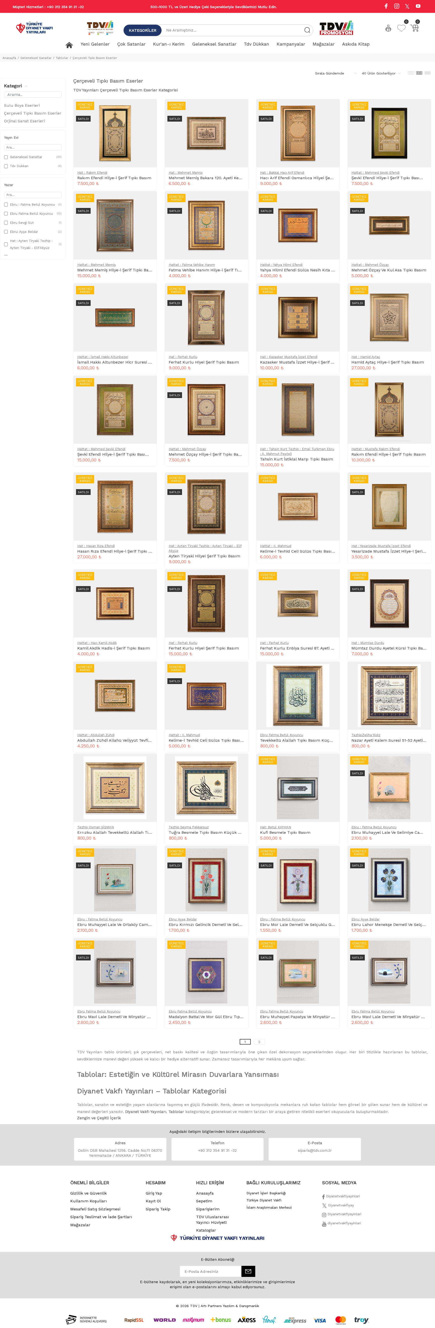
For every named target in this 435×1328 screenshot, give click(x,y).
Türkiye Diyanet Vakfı (263, 1200)
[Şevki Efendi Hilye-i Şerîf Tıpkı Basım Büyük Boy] (149, 385)
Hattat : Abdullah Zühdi (96, 735)
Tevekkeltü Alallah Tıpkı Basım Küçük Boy (301, 740)
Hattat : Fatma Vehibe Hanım (192, 265)
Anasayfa (9, 58)
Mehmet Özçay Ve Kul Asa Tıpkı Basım (388, 270)
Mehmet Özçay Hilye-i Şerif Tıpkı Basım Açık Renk (217, 454)
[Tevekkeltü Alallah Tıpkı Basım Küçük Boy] (332, 671)
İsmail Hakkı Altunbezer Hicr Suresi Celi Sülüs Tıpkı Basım (135, 362)
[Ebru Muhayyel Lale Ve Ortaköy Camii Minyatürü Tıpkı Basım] (149, 855)
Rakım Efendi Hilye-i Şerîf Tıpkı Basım (388, 454)
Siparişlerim (208, 1209)
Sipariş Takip (158, 1209)
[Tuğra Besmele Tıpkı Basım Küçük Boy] (240, 763)
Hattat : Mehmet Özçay (370, 265)
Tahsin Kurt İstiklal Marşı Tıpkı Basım (296, 459)
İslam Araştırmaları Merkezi (269, 1207)
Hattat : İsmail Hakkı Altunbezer (102, 357)
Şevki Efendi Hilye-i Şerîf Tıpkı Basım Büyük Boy (124, 454)
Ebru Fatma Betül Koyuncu (281, 735)
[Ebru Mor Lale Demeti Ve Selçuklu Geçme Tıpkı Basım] (332, 855)
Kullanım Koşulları (88, 1201)
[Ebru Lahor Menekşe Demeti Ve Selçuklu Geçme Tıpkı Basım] (423, 855)
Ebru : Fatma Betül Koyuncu (373, 827)
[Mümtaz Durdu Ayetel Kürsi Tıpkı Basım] (423, 579)
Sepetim (204, 1201)
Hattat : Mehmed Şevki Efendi (375, 172)
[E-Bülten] (248, 1271)
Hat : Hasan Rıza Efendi (96, 546)
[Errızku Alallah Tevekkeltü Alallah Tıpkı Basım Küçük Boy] (149, 763)
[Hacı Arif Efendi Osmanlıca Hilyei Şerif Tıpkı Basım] (332, 108)
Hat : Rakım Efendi (92, 172)
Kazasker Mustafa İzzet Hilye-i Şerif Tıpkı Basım (307, 362)
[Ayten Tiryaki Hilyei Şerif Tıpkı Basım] (240, 482)
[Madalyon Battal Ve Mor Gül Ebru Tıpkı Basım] (240, 947)
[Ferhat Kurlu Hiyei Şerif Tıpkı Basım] (240, 293)
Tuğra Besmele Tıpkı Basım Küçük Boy (207, 832)
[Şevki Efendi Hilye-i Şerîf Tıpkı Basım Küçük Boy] (423, 108)
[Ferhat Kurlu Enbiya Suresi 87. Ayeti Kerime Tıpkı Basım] (332, 579)
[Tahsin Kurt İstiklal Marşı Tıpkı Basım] (332, 385)
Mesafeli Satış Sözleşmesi (95, 1209)
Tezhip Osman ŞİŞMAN (95, 827)
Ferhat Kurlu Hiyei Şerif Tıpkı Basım (204, 362)
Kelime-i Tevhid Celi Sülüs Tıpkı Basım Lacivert (215, 740)
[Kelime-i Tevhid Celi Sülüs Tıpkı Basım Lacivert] (240, 671)
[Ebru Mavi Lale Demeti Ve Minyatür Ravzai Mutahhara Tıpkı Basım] (149, 947)
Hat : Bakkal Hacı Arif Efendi (282, 172)
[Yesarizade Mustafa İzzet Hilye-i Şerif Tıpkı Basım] (423, 482)
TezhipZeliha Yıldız (365, 735)
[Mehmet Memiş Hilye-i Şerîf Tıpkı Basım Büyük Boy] (149, 200)
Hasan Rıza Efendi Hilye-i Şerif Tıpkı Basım (119, 551)
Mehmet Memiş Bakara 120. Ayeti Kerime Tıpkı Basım (220, 177)
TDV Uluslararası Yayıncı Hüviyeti (212, 1219)
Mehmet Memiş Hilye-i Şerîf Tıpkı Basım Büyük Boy (127, 270)
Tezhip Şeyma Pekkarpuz (189, 827)
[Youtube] (418, 7)
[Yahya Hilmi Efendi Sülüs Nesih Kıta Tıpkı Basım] (332, 200)
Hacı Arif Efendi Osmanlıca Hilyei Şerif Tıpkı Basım (309, 177)
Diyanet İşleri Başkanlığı (266, 1193)
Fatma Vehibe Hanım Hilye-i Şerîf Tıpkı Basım (213, 270)
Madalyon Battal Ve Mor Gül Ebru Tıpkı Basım (213, 1016)
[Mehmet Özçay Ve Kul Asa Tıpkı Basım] (423, 200)
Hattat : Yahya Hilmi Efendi (281, 265)
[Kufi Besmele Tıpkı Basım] (332, 763)
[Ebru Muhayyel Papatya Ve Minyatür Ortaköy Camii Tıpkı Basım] (332, 947)
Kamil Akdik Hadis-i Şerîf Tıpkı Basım (113, 648)
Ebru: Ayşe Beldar (183, 919)
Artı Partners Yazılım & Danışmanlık (230, 1306)
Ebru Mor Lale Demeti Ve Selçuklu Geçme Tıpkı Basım (313, 924)
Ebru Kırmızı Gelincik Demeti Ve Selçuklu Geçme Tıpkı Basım (229, 924)
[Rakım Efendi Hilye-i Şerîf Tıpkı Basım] (423, 385)
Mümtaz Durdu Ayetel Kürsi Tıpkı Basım (390, 648)
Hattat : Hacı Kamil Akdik (97, 643)
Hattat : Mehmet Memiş (96, 265)
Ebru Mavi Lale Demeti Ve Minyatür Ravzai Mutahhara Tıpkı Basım (141, 1016)
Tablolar (62, 58)
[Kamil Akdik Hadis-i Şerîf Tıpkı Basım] (149, 579)
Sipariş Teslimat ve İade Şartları (101, 1216)
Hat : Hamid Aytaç (365, 357)
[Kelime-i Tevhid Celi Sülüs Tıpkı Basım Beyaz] (332, 482)
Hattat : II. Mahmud (275, 546)
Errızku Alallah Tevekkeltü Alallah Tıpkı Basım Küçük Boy (133, 832)
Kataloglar (206, 1230)
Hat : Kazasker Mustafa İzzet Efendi (288, 357)
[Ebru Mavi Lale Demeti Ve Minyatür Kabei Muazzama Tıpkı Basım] (423, 947)
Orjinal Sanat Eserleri (24, 121)
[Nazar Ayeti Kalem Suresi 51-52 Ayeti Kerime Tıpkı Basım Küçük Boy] (423, 671)
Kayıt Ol (153, 1201)
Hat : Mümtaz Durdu (367, 643)
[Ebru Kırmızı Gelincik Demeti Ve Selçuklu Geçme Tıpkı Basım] (240, 855)
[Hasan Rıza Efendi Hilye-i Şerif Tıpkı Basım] (149, 482)
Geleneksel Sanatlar (36, 58)
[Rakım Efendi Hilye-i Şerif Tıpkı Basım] (149, 108)
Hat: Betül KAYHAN (275, 827)
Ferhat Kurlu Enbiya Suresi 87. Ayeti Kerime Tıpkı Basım (314, 648)
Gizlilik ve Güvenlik (88, 1193)
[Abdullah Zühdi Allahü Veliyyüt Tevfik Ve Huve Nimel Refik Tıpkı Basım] (149, 671)
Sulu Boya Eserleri (22, 105)
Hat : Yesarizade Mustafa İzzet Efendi (381, 546)
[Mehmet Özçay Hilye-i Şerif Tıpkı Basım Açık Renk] (240, 385)
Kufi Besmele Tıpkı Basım (285, 832)
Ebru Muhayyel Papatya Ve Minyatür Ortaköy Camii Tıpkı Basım (321, 1016)
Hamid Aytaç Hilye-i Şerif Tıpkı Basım (387, 362)
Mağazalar (80, 1225)
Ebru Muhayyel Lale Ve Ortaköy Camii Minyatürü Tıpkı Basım (136, 924)
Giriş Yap (154, 1193)
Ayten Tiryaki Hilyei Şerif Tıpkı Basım (204, 556)
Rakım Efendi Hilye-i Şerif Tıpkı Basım (114, 177)
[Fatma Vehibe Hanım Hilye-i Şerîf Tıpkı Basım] (240, 200)
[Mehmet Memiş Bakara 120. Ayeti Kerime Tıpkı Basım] (240, 108)
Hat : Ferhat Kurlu (183, 357)
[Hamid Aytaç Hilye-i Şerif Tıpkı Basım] (423, 293)
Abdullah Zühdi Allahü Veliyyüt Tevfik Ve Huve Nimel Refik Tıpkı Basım (146, 740)
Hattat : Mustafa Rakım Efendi (375, 449)
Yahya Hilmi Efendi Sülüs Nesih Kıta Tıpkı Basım (307, 270)
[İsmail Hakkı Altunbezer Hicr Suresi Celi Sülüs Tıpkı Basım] (149, 293)
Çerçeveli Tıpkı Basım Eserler (94, 58)
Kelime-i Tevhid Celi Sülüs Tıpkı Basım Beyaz (304, 551)
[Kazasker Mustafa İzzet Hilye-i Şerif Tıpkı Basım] (332, 293)
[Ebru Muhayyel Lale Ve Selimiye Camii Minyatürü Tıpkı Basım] (423, 763)
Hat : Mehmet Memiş (186, 172)
